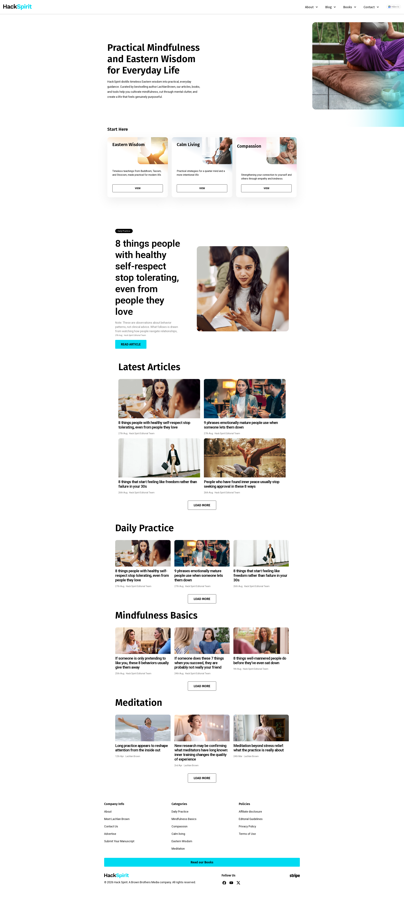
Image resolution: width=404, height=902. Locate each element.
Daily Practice (124, 231)
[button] (202, 505)
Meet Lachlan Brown (117, 819)
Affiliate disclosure (250, 811)
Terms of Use (247, 833)
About (108, 811)
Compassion (179, 826)
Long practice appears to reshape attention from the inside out (141, 747)
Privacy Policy (247, 826)
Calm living (178, 833)
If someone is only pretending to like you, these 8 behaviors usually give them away (142, 663)
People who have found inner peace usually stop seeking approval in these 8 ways (241, 484)
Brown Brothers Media (145, 882)
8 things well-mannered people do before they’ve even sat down (259, 660)
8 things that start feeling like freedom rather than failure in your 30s (260, 575)
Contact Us (111, 826)
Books (347, 7)
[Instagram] (245, 882)
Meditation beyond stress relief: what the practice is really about (258, 747)
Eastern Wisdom (182, 841)
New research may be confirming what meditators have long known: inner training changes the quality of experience (201, 752)
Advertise (110, 833)
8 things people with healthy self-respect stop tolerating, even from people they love (147, 277)
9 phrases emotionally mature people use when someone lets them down (241, 424)
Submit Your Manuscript (119, 841)
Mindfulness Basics (184, 819)
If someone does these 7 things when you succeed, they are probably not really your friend (199, 663)
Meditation (178, 848)
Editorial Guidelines (251, 819)
